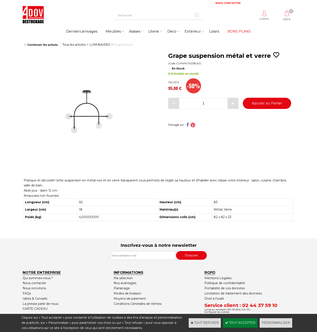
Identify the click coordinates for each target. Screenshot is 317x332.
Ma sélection (123, 278)
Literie (153, 31)
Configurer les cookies (216, 311)
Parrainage (122, 288)
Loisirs (214, 31)
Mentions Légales (217, 278)
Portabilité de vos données (224, 288)
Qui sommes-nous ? (38, 278)
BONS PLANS (239, 31)
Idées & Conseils (35, 299)
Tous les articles (74, 45)
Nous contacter (34, 283)
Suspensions (123, 45)
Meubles (113, 31)
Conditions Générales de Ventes (138, 304)
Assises (134, 31)
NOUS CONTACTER (227, 3)
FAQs (27, 293)
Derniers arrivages (81, 31)
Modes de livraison (127, 293)
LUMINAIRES (99, 45)
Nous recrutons (34, 288)
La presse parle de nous (40, 304)
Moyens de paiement (130, 299)
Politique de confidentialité (224, 283)
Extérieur (193, 31)
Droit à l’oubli (214, 299)
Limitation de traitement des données (233, 293)
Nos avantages (125, 283)
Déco (171, 31)
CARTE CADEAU (35, 309)
